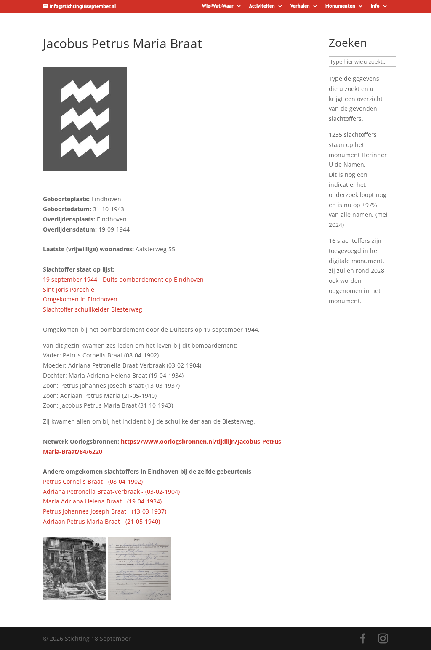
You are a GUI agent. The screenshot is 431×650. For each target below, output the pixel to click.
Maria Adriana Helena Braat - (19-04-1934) (102, 501)
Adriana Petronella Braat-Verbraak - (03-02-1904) (111, 491)
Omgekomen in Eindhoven (80, 299)
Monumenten (340, 6)
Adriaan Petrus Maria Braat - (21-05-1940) (101, 521)
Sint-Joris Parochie (68, 289)
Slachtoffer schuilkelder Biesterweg (92, 309)
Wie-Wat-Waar (218, 6)
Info (375, 6)
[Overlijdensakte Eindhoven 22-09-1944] (139, 595)
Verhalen (300, 6)
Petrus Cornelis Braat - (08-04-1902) (93, 481)
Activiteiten (262, 6)
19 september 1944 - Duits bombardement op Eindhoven (123, 279)
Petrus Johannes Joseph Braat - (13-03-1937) (104, 511)
